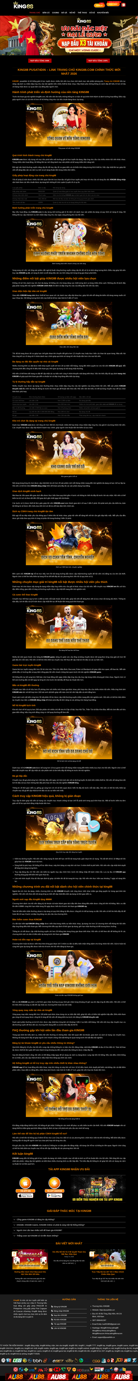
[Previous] (5, 35)
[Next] (132, 35)
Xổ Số (92, 13)
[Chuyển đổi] (14, 1219)
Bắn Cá (46, 13)
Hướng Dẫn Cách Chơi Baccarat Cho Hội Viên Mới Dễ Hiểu (30, 1273)
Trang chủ (34, 13)
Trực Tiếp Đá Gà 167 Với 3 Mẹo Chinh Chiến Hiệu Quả (108, 1273)
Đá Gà (64, 13)
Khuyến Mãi (103, 13)
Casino (55, 13)
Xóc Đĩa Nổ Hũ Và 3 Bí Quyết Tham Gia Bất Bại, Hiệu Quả (69, 1253)
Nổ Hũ (72, 13)
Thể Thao (82, 13)
